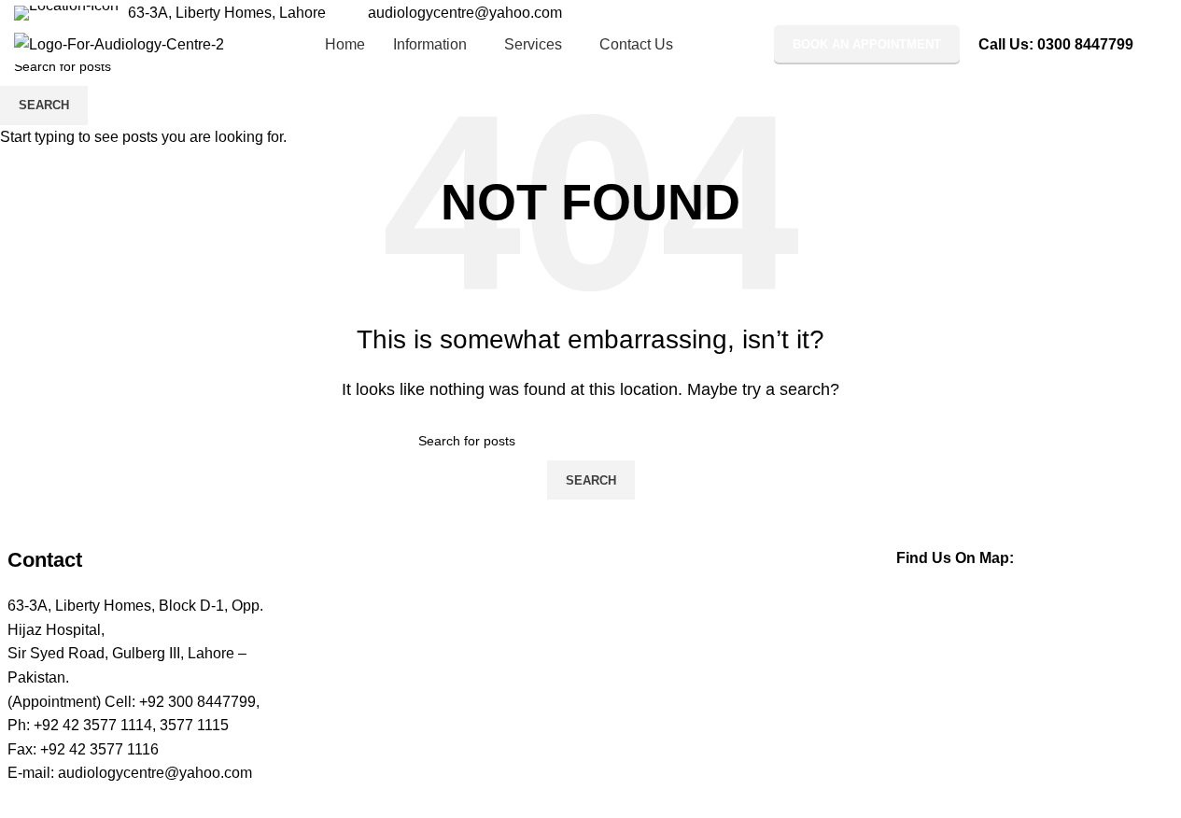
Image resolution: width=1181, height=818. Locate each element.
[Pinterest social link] (1111, 12)
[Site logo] (119, 43)
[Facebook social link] (1066, 12)
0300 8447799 (1085, 44)
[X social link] (1088, 12)
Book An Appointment (867, 44)
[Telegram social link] (1156, 12)
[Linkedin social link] (1133, 12)
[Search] (1159, 44)
